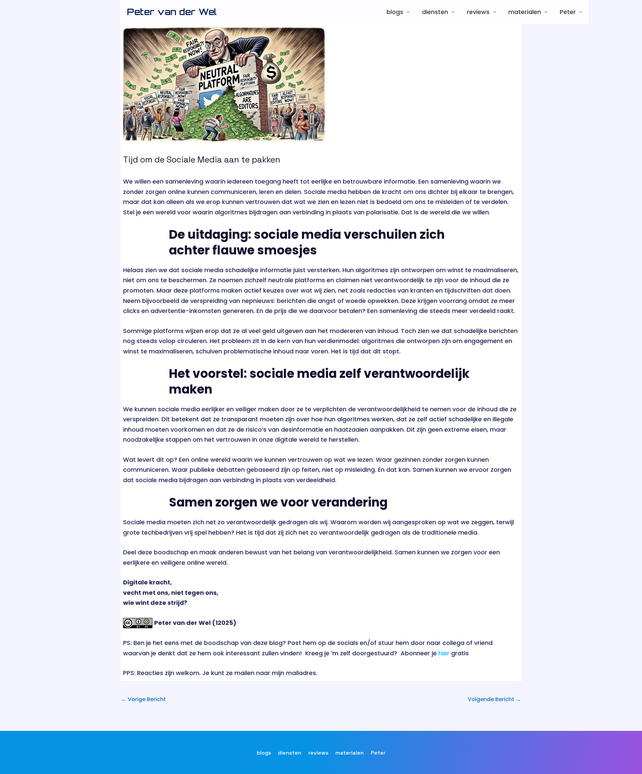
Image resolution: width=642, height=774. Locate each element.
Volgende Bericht (494, 699)
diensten (435, 12)
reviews (478, 12)
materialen (524, 12)
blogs (395, 12)
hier (443, 653)
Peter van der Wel (172, 11)
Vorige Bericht (143, 699)
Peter (568, 12)
